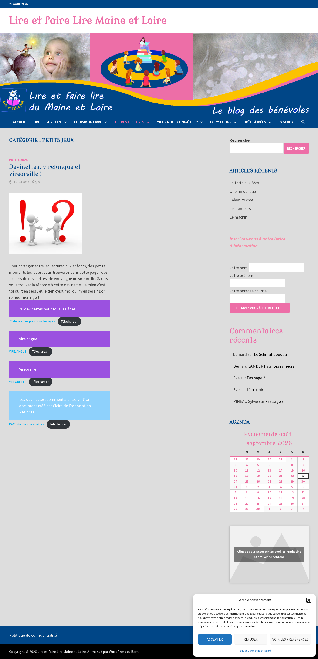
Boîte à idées (255, 122)
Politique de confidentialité (255, 650)
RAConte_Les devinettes (26, 424)
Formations (220, 122)
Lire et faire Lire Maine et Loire (88, 21)
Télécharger (69, 321)
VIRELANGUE (17, 351)
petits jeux (18, 159)
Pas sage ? (256, 377)
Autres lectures (129, 122)
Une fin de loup (243, 191)
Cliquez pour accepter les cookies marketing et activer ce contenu (269, 554)
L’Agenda (286, 122)
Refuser (251, 639)
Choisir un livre (88, 122)
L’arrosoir (255, 389)
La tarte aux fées (244, 182)
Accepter (215, 639)
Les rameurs (240, 208)
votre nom (239, 267)
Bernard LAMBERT (249, 366)
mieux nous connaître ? (177, 122)
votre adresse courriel (248, 290)
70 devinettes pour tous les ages (32, 321)
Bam (135, 651)
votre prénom (241, 275)
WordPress (117, 651)
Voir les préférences (290, 639)
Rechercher (240, 140)
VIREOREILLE (17, 381)
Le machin (238, 217)
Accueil (19, 122)
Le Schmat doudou (270, 354)
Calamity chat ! (243, 200)
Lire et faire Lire (47, 122)
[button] (308, 600)
